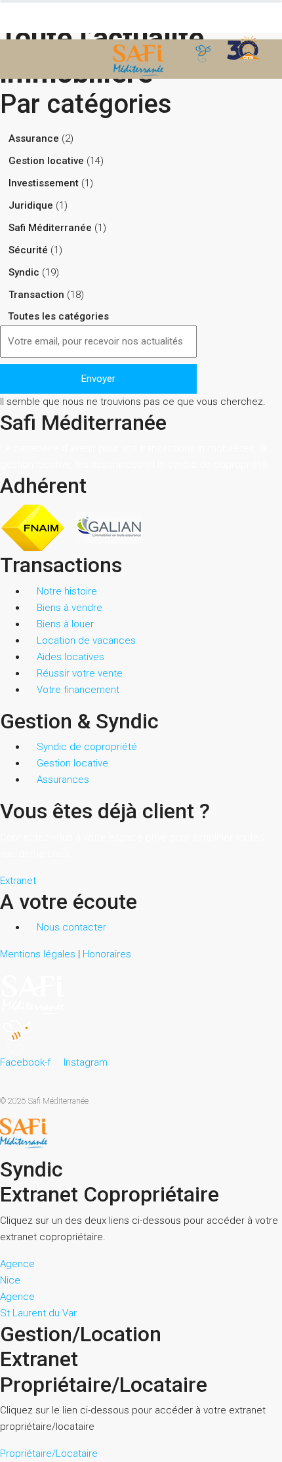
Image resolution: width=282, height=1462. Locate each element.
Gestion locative (46, 161)
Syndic (24, 272)
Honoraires (107, 954)
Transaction (36, 295)
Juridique (31, 205)
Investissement (44, 183)
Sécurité (28, 250)
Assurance (34, 138)
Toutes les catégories (57, 316)
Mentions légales (37, 954)
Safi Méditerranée (50, 228)
